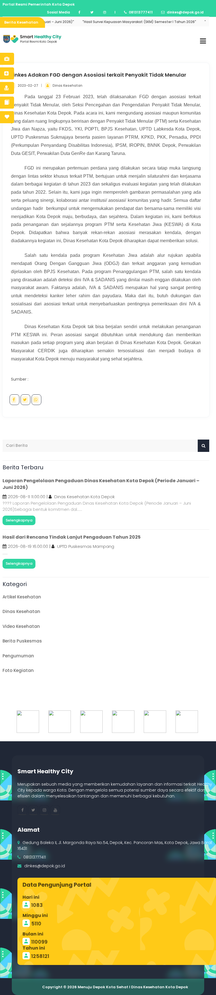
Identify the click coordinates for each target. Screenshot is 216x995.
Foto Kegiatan (18, 670)
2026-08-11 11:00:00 (26, 497)
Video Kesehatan (21, 626)
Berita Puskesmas (22, 641)
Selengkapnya (19, 520)
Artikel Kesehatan (22, 597)
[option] (27, 721)
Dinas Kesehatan (67, 85)
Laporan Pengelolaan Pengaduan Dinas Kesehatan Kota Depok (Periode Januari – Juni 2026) (101, 484)
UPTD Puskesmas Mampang (85, 546)
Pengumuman (18, 656)
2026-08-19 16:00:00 (28, 546)
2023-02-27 (28, 85)
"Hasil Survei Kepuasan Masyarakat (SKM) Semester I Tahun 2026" (127, 21)
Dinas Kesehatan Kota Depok (84, 497)
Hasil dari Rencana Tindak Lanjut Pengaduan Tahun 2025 (72, 537)
